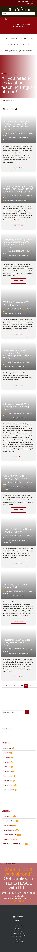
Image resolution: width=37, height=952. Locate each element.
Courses (24, 38)
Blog (3, 100)
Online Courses (25, 2)
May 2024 (7, 762)
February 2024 (9, 776)
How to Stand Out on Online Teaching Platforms (17, 530)
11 (18, 686)
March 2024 (8, 771)
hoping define (19, 926)
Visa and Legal (9, 816)
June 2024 (7, 757)
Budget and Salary (10, 821)
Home (6, 38)
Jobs (31, 38)
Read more (18, 167)
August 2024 (8, 748)
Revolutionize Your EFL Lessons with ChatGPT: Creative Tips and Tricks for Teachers (17, 354)
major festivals (19, 928)
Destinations (9, 313)
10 (14, 686)
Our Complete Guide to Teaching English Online (15, 477)
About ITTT (14, 38)
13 (26, 686)
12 (22, 686)
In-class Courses (19, 941)
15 (34, 686)
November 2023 (9, 790)
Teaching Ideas (7, 140)
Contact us (25, 44)
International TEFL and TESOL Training (21, 25)
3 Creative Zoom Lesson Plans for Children (15, 585)
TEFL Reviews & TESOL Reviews (15, 844)
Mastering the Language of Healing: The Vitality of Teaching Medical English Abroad (16, 125)
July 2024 (7, 753)
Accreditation (13, 44)
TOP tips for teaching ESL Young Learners (16, 303)
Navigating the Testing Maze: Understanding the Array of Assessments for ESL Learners (17, 243)
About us (18, 920)
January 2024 (8, 780)
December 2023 (9, 785)
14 (30, 686)
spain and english (19, 931)
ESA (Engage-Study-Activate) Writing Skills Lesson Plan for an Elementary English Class (18, 189)
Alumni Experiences (22, 138)
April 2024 (7, 766)
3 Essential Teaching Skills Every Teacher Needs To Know (16, 642)
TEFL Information (10, 138)
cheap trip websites (18, 933)
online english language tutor (19, 936)
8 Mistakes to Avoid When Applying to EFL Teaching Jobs (16, 406)
